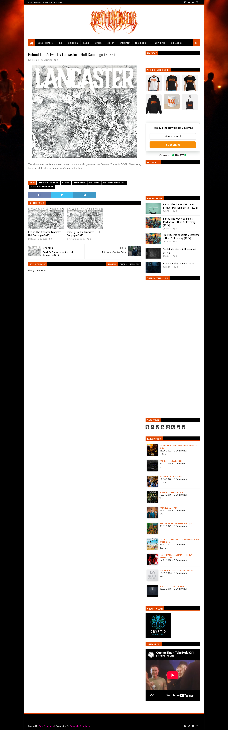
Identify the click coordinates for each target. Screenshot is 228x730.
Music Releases (45, 42)
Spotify (110, 42)
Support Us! (47, 2)
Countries (73, 42)
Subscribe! (173, 144)
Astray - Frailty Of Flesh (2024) (178, 263)
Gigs (60, 42)
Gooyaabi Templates (80, 726)
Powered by (164, 155)
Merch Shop (141, 42)
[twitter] (189, 2)
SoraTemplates (46, 726)
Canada (65, 183)
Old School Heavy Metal (42, 187)
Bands (86, 42)
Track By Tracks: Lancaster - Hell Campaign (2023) (83, 234)
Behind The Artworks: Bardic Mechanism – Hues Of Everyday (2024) (179, 222)
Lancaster (94, 183)
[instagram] (196, 2)
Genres (98, 42)
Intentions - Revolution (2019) (171, 461)
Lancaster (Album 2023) (114, 183)
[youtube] (193, 2)
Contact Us (58, 2)
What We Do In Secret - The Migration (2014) (176, 571)
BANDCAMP (125, 42)
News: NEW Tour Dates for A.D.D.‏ (172, 492)
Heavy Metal (79, 183)
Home (30, 2)
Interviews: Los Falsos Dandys (171, 477)
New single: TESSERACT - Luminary (172, 586)
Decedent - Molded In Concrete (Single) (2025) (177, 524)
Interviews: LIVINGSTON (168, 508)
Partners (37, 2)
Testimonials (158, 42)
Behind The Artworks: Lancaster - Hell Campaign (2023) (45, 234)
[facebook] (185, 2)
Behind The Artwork (48, 183)
